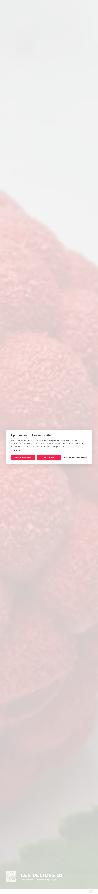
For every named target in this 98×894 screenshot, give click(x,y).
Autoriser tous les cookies (23, 457)
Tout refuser (49, 457)
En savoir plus (17, 450)
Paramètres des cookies (75, 457)
